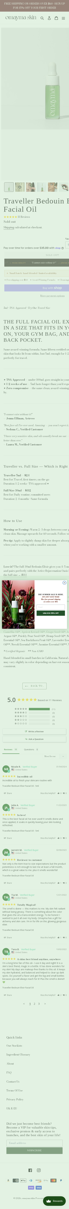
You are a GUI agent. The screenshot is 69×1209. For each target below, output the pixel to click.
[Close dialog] (64, 582)
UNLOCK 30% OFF (51, 613)
